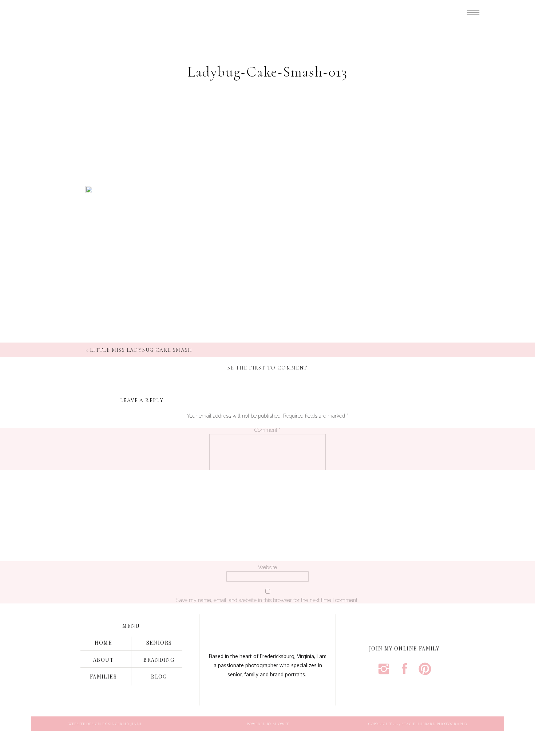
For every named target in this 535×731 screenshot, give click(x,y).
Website (267, 567)
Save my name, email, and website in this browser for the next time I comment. (267, 600)
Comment (267, 430)
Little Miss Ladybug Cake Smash (141, 350)
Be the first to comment (267, 368)
